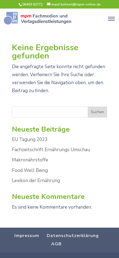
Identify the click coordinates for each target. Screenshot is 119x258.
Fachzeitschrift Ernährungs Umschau (51, 150)
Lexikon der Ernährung (36, 180)
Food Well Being (30, 170)
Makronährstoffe (30, 160)
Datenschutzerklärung (73, 236)
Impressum (26, 236)
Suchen (97, 112)
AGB (56, 244)
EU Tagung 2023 (30, 139)
